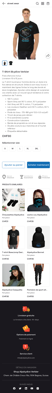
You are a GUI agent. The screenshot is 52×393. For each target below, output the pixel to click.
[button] (4, 63)
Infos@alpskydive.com (26, 358)
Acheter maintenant (38, 165)
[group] (26, 33)
